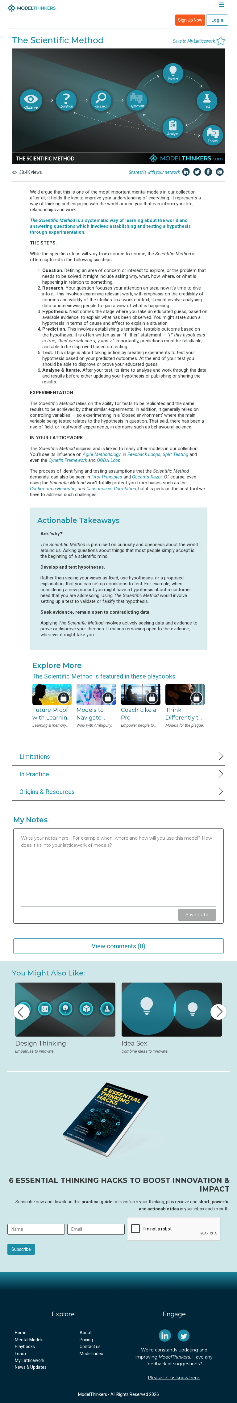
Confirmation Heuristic (53, 488)
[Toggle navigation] (221, 6)
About (86, 1332)
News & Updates (31, 1367)
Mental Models (29, 1339)
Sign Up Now (190, 20)
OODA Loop (108, 460)
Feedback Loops (143, 454)
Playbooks (25, 1346)
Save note (197, 914)
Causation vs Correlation (111, 488)
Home (21, 1332)
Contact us (90, 1346)
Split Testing (175, 454)
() (118, 946)
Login (217, 20)
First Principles (106, 477)
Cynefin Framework (67, 460)
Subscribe (21, 1249)
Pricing (86, 1339)
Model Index (91, 1353)
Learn (20, 1353)
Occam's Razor (147, 477)
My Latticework (29, 1360)
